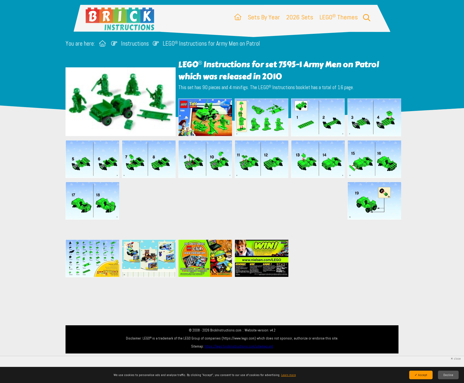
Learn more (288, 375)
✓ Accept (421, 375)
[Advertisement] (234, 208)
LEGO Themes (339, 17)
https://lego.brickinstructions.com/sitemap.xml (239, 346)
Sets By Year (264, 17)
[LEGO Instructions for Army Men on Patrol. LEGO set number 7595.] (205, 118)
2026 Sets (299, 17)
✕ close (456, 358)
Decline (448, 375)
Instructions (135, 44)
